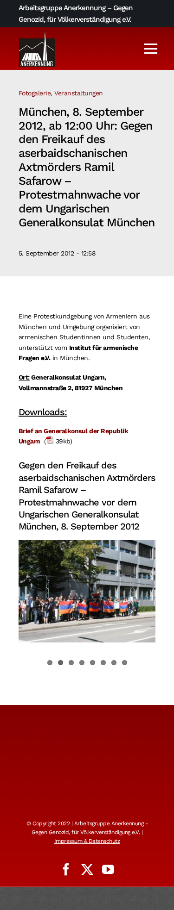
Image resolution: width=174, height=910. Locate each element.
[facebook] (66, 869)
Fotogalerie (35, 93)
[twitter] (87, 869)
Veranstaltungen (78, 93)
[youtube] (108, 869)
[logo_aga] (37, 33)
